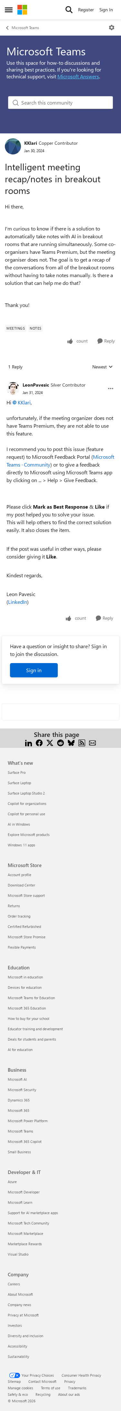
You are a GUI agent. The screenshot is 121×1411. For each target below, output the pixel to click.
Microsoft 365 (18, 1110)
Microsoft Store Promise (26, 936)
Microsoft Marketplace (25, 1233)
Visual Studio (18, 1254)
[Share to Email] (92, 742)
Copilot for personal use (26, 813)
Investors (15, 1325)
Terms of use (50, 1387)
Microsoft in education (25, 977)
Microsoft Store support (26, 895)
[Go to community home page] (22, 10)
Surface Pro (16, 772)
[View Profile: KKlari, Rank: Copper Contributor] (13, 146)
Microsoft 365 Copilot (25, 1141)
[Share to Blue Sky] (71, 742)
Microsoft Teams (25, 27)
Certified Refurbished (24, 926)
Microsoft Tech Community (28, 1223)
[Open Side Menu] (9, 10)
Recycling (42, 1394)
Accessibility (17, 1346)
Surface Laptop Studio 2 (26, 793)
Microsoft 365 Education (27, 1008)
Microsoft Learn (20, 1202)
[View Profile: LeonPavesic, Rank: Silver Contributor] (12, 388)
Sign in (34, 670)
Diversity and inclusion (25, 1335)
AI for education (20, 1049)
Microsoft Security (22, 1089)
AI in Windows (19, 824)
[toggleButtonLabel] (111, 27)
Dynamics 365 (19, 1100)
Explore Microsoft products (29, 834)
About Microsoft (20, 1294)
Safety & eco (18, 1394)
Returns (14, 905)
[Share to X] (49, 742)
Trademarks (77, 1387)
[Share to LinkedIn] (28, 742)
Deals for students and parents (32, 1039)
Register (86, 9)
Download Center (21, 885)
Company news (19, 1304)
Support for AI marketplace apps (33, 1212)
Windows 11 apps (21, 844)
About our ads (69, 1394)
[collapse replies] (60, 380)
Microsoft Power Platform (27, 1120)
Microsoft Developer (24, 1192)
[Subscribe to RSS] (81, 742)
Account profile (19, 874)
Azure (12, 1181)
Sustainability (18, 1356)
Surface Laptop (19, 782)
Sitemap (14, 1381)
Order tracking (19, 916)
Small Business (19, 1151)
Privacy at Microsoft (23, 1315)
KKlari (30, 143)
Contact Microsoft (42, 1381)
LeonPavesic (36, 385)
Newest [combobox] (102, 367)
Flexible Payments (22, 947)
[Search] (69, 10)
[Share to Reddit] (60, 742)
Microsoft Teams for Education (31, 997)
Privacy (69, 1381)
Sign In (106, 9)
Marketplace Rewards (25, 1243)
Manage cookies (20, 1387)
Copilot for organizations (27, 803)
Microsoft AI (17, 1079)
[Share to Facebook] (39, 742)
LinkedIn (17, 601)
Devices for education (25, 987)
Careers (14, 1283)
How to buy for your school (28, 1018)
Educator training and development (35, 1028)
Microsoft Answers (78, 76)
